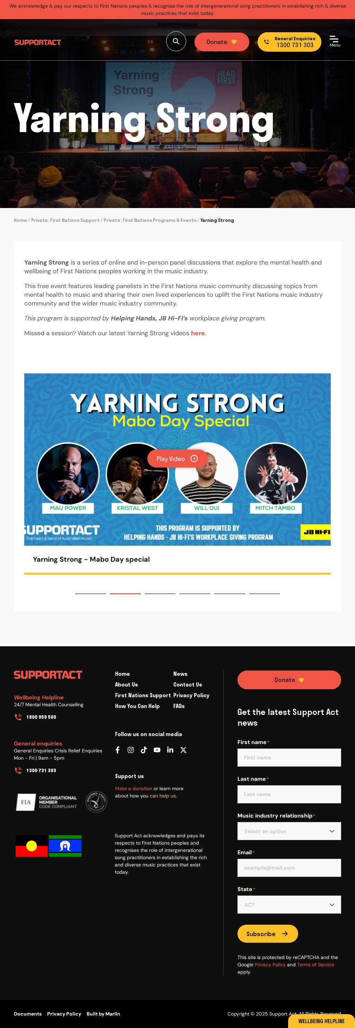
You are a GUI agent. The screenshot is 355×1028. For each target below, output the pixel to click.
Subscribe (261, 934)
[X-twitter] (183, 749)
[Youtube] (157, 749)
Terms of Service (315, 964)
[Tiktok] (143, 749)
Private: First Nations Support (65, 220)
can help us (163, 796)
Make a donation (133, 788)
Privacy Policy (270, 964)
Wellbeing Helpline (321, 1021)
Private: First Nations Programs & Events (150, 220)
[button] (276, 459)
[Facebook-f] (117, 749)
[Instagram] (130, 749)
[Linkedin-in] (170, 749)
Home (20, 220)
